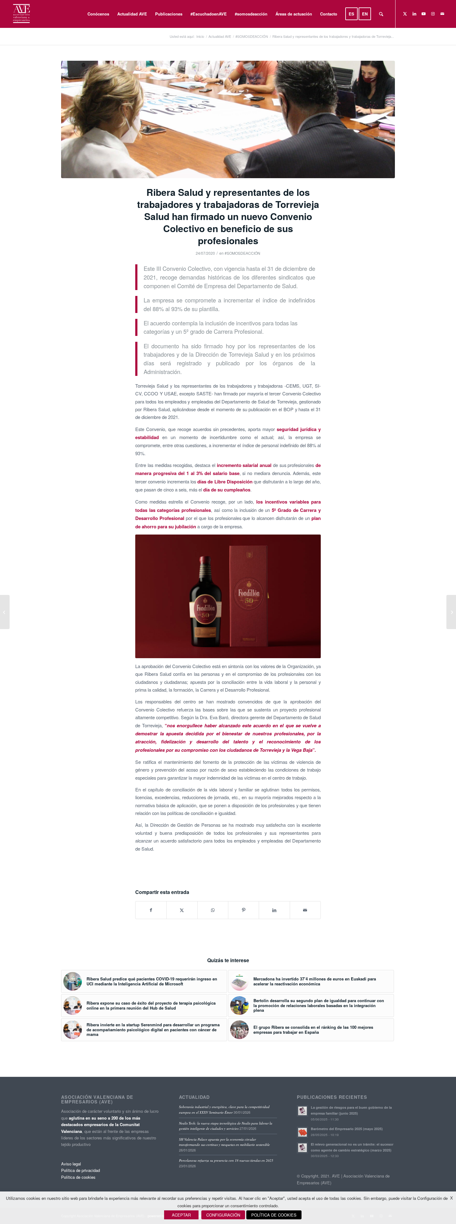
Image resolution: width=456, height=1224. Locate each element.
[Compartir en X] (182, 910)
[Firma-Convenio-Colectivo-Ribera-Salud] (228, 119)
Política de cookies (78, 1177)
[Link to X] (405, 13)
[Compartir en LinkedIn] (274, 910)
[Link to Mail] (442, 13)
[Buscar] (381, 14)
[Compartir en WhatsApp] (213, 910)
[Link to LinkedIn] (414, 13)
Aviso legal (71, 1164)
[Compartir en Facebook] (151, 910)
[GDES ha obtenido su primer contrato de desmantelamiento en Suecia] (5, 612)
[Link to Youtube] (423, 13)
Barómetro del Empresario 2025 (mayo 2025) (347, 1128)
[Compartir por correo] (305, 910)
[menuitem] (98, 14)
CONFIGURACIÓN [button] (223, 1215)
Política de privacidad (80, 1170)
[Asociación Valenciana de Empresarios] (21, 14)
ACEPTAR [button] (181, 1215)
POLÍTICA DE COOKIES (274, 1215)
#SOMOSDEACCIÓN (242, 253)
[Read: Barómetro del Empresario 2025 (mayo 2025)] (302, 1132)
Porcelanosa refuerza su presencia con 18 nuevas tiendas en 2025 (226, 1160)
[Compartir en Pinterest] (243, 910)
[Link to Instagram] (433, 13)
